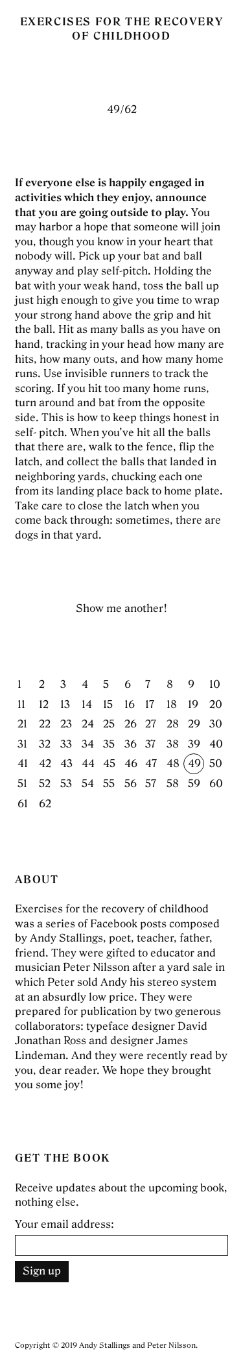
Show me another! (121, 608)
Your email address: (64, 1224)
